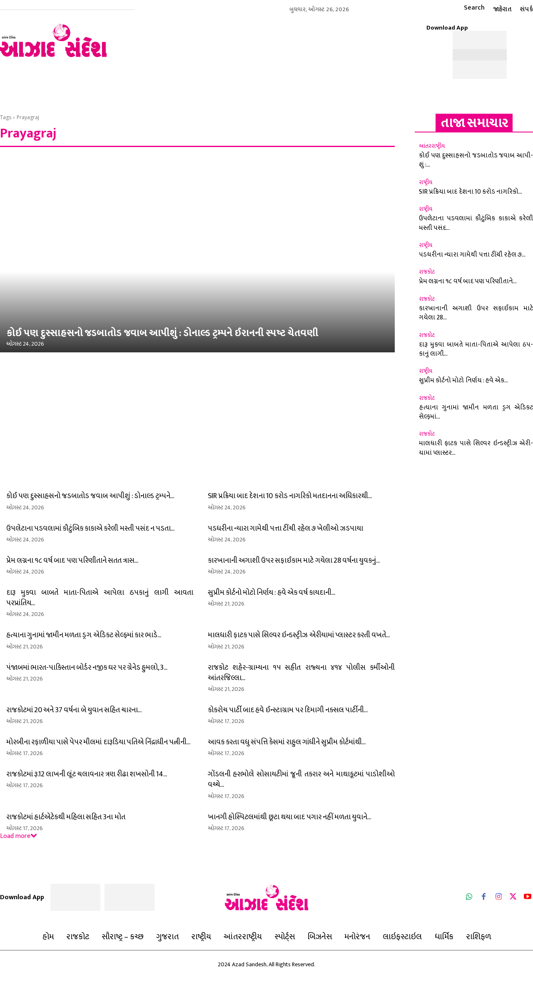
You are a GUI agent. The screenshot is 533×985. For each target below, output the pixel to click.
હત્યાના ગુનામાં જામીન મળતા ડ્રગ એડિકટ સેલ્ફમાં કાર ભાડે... (83, 635)
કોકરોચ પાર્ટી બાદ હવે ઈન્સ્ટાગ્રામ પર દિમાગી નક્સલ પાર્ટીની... (288, 710)
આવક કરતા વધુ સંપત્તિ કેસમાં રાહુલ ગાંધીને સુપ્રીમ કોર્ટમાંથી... (287, 742)
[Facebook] (483, 897)
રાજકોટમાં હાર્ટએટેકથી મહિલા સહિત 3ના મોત (65, 817)
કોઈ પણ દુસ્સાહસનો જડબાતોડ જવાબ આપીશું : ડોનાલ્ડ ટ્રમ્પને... (90, 496)
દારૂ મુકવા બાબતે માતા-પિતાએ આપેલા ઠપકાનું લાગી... (476, 349)
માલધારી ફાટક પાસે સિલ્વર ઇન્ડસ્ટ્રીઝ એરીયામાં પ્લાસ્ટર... (476, 448)
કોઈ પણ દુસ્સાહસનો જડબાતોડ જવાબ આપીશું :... (476, 160)
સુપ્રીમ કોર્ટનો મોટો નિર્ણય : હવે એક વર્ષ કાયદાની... (271, 592)
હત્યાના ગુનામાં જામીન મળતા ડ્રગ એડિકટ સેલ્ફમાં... (476, 412)
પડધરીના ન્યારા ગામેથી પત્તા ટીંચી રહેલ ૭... (472, 254)
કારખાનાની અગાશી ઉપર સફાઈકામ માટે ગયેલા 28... (476, 313)
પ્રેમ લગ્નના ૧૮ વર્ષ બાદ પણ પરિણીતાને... (468, 281)
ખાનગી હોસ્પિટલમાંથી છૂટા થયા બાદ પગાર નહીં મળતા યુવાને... (289, 817)
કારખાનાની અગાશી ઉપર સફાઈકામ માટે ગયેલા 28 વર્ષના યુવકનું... (294, 560)
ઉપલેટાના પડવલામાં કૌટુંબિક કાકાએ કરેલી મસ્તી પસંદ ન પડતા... (90, 528)
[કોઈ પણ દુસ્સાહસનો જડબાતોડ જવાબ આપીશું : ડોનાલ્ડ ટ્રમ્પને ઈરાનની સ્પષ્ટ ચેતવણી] (197, 253)
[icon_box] (505, 85)
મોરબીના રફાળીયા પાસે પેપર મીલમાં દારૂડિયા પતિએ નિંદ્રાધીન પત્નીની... (98, 742)
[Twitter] (513, 897)
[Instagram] (498, 897)
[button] (467, 7)
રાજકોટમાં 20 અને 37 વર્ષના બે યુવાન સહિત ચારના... (74, 710)
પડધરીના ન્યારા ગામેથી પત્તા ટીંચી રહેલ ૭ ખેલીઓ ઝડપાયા (285, 528)
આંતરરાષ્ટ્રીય (432, 146)
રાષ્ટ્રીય (425, 182)
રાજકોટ (427, 272)
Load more (15, 836)
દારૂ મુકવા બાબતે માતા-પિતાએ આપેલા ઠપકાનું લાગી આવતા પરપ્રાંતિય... (99, 597)
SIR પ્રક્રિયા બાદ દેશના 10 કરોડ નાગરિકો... (470, 191)
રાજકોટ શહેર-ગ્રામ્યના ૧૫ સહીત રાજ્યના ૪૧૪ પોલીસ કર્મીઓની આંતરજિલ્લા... (301, 672)
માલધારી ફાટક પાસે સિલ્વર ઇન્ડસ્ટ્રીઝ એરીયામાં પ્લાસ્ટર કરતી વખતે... (299, 635)
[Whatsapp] (469, 897)
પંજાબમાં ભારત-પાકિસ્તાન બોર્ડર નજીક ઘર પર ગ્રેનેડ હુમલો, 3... (86, 667)
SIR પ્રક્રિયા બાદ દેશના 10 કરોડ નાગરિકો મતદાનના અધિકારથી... (290, 496)
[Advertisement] (266, 42)
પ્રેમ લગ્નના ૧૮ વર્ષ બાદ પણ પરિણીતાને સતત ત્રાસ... (72, 560)
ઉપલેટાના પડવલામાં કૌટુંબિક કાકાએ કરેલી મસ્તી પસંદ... (476, 223)
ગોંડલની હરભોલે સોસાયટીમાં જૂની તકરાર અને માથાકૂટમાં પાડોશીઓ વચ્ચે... (301, 779)
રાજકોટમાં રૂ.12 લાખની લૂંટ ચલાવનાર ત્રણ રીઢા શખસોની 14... (86, 774)
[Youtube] (528, 897)
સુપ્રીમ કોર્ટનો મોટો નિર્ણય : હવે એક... (463, 380)
